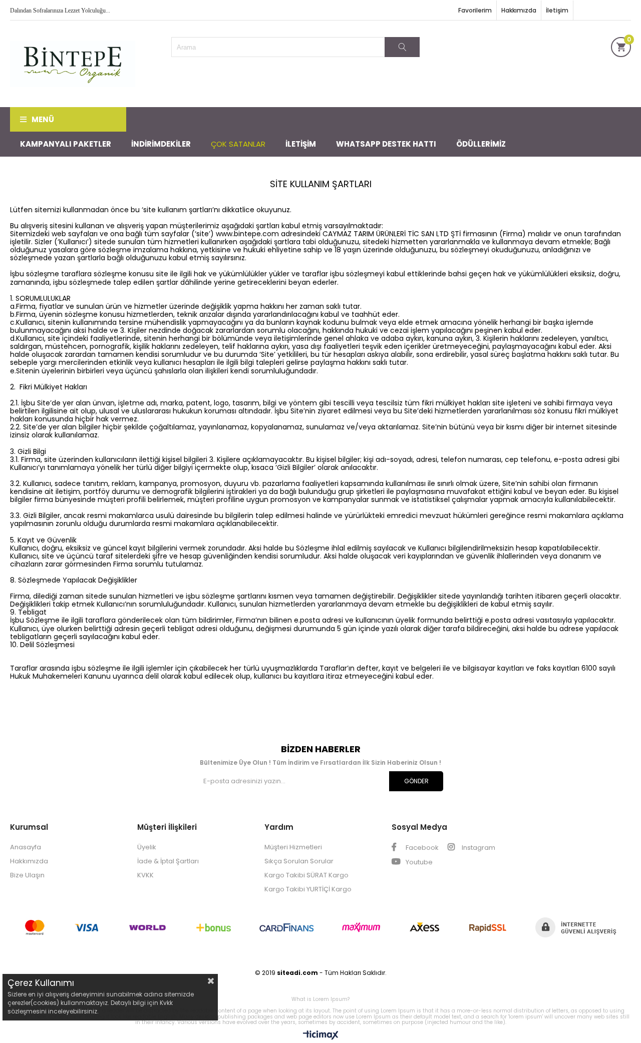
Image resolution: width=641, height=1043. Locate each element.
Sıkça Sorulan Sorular (299, 861)
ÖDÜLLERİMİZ (481, 144)
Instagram (477, 847)
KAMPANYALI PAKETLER (65, 144)
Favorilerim (475, 10)
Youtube (418, 862)
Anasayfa (25, 847)
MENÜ (43, 119)
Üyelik (146, 847)
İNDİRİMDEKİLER (161, 144)
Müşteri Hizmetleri (293, 847)
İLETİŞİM (300, 144)
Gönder (416, 781)
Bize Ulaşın (27, 875)
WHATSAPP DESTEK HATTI (386, 144)
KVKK (145, 875)
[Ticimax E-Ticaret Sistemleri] (321, 1035)
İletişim (557, 10)
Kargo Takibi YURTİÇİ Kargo (308, 889)
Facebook (421, 847)
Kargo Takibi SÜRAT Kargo (306, 875)
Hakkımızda (518, 10)
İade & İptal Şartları (168, 861)
